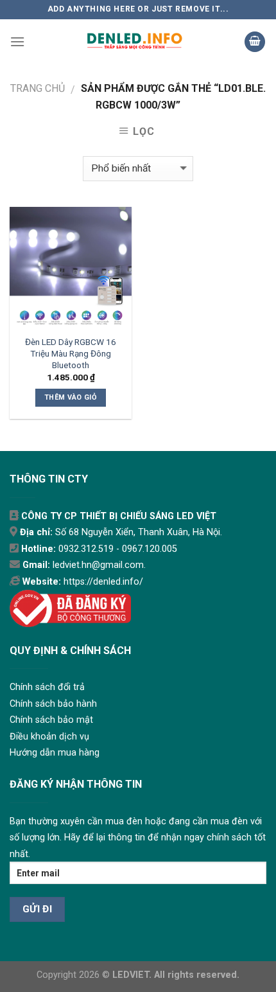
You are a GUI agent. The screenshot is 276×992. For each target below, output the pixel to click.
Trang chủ (37, 88)
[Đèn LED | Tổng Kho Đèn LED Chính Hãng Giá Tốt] (134, 41)
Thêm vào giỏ (70, 397)
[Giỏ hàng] (255, 42)
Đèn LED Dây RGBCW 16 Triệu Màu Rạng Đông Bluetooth (70, 353)
